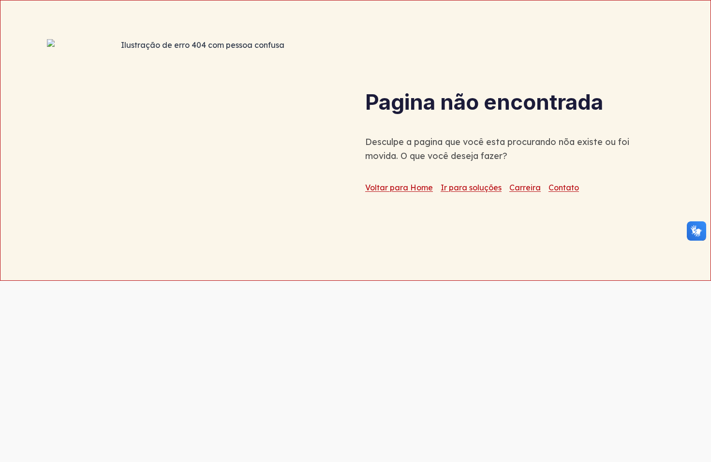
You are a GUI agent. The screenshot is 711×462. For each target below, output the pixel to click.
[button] (696, 231)
